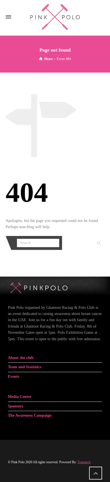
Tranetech (84, 462)
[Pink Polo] (55, 17)
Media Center (19, 397)
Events (13, 376)
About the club (21, 358)
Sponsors (15, 406)
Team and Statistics (24, 367)
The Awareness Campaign (30, 415)
